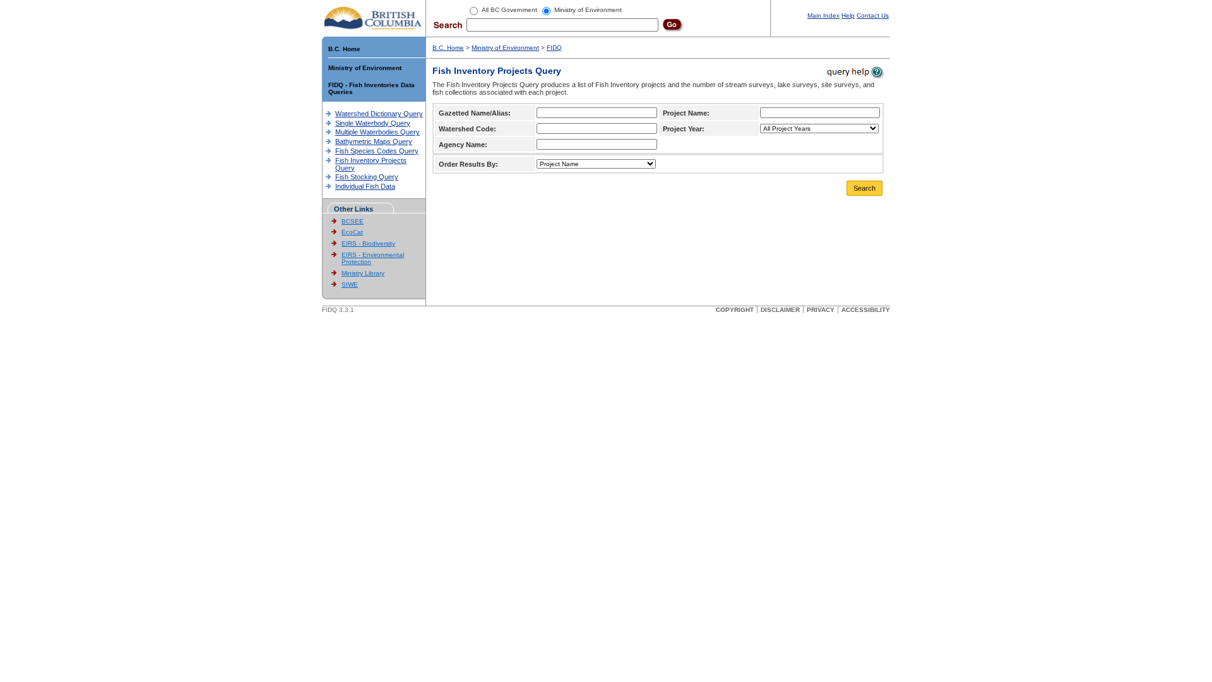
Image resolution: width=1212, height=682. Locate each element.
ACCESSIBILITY (865, 309)
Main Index (823, 15)
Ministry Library (363, 273)
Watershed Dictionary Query (379, 113)
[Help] (854, 71)
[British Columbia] (373, 17)
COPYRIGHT (735, 309)
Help (848, 15)
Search (864, 188)
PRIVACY (821, 309)
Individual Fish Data (365, 186)
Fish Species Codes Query (377, 151)
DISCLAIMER (780, 309)
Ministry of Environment (364, 67)
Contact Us (873, 15)
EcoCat (352, 232)
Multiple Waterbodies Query (377, 132)
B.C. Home (344, 48)
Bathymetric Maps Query (373, 141)
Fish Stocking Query (366, 177)
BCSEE (353, 221)
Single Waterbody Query (372, 123)
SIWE (350, 284)
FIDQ (554, 47)
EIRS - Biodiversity (368, 243)
